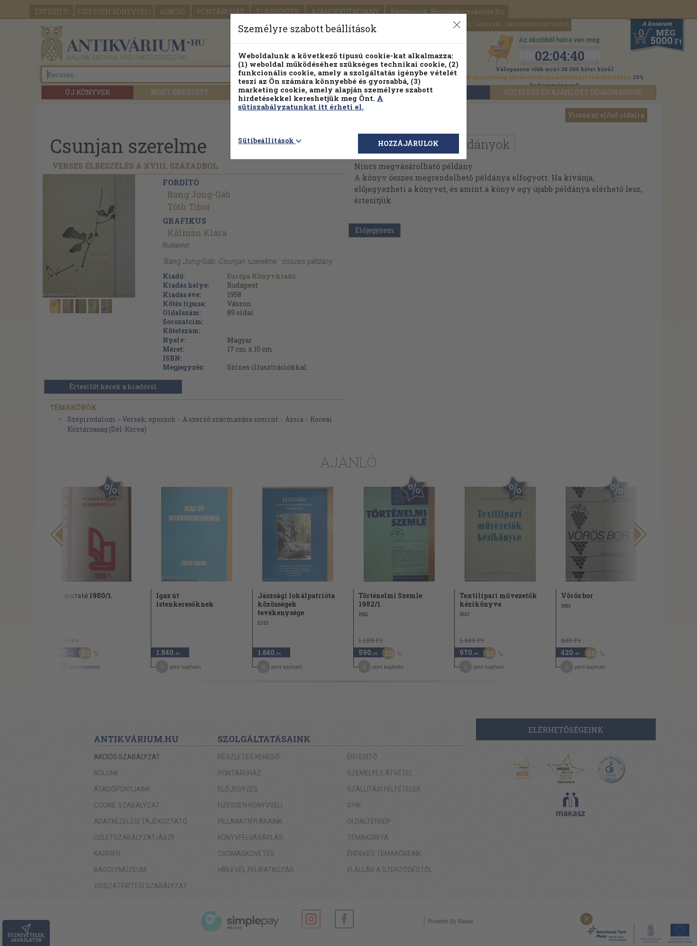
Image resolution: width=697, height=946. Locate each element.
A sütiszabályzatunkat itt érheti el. (310, 102)
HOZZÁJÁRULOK (408, 143)
